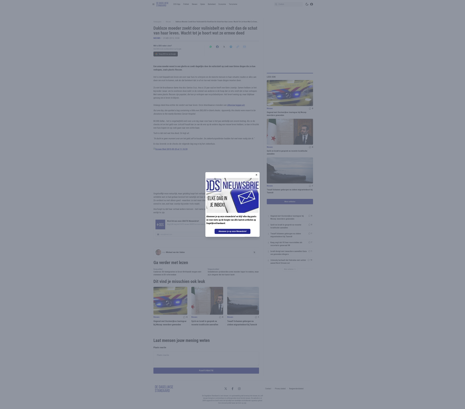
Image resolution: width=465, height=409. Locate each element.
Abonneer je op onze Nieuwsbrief (232, 231)
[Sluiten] (256, 175)
